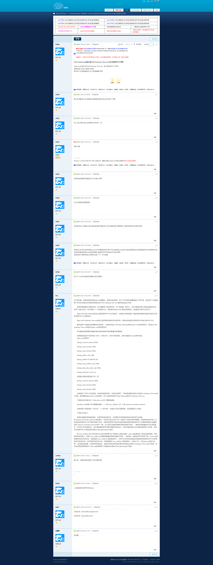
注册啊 (57, 531)
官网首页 (109, 10)
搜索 (156, 10)
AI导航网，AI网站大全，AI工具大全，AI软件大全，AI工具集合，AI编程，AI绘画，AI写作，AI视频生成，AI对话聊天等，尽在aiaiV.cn (115, 89)
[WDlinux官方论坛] (60, 8)
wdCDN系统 (135, 10)
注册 (144, 1)
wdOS (107, 161)
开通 (94, 27)
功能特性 (70, 20)
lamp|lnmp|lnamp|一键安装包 (78, 13)
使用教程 (96, 20)
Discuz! (63, 559)
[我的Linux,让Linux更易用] (118, 559)
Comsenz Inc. (63, 561)
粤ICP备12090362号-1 (134, 559)
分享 (118, 82)
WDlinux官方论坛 (61, 13)
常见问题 (90, 20)
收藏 (112, 82)
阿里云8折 (118, 10)
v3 (100, 161)
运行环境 (76, 20)
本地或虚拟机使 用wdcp (114, 27)
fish (56, 296)
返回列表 (154, 39)
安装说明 (82, 20)
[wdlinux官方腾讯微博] (158, 1)
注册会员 (58, 308)
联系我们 (146, 559)
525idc (57, 44)
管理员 (57, 155)
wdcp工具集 (119, 161)
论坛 (126, 10)
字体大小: (128, 44)
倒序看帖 (138, 44)
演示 (86, 20)
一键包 (109, 48)
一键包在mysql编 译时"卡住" (141, 27)
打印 (121, 44)
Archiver (152, 559)
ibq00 (57, 507)
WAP (158, 559)
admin (57, 142)
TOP (155, 113)
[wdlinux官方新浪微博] (155, 1)
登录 (148, 1)
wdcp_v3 (103, 48)
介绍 (66, 20)
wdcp (99, 48)
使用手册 (146, 20)
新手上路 (58, 57)
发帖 (78, 39)
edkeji (57, 118)
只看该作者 (95, 44)
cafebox (58, 455)
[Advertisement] (116, 59)
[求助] (76, 62)
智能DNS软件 (147, 10)
